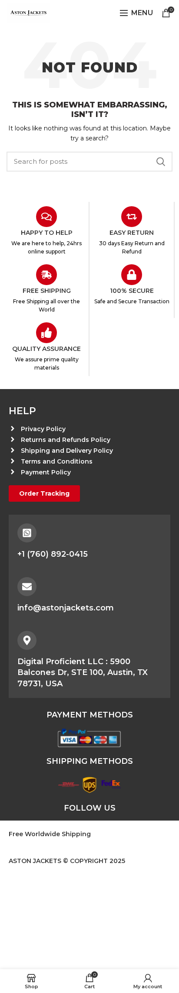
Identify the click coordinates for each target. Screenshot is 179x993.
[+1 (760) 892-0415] (26, 532)
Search (161, 162)
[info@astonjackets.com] (26, 586)
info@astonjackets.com (65, 608)
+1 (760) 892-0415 (52, 554)
